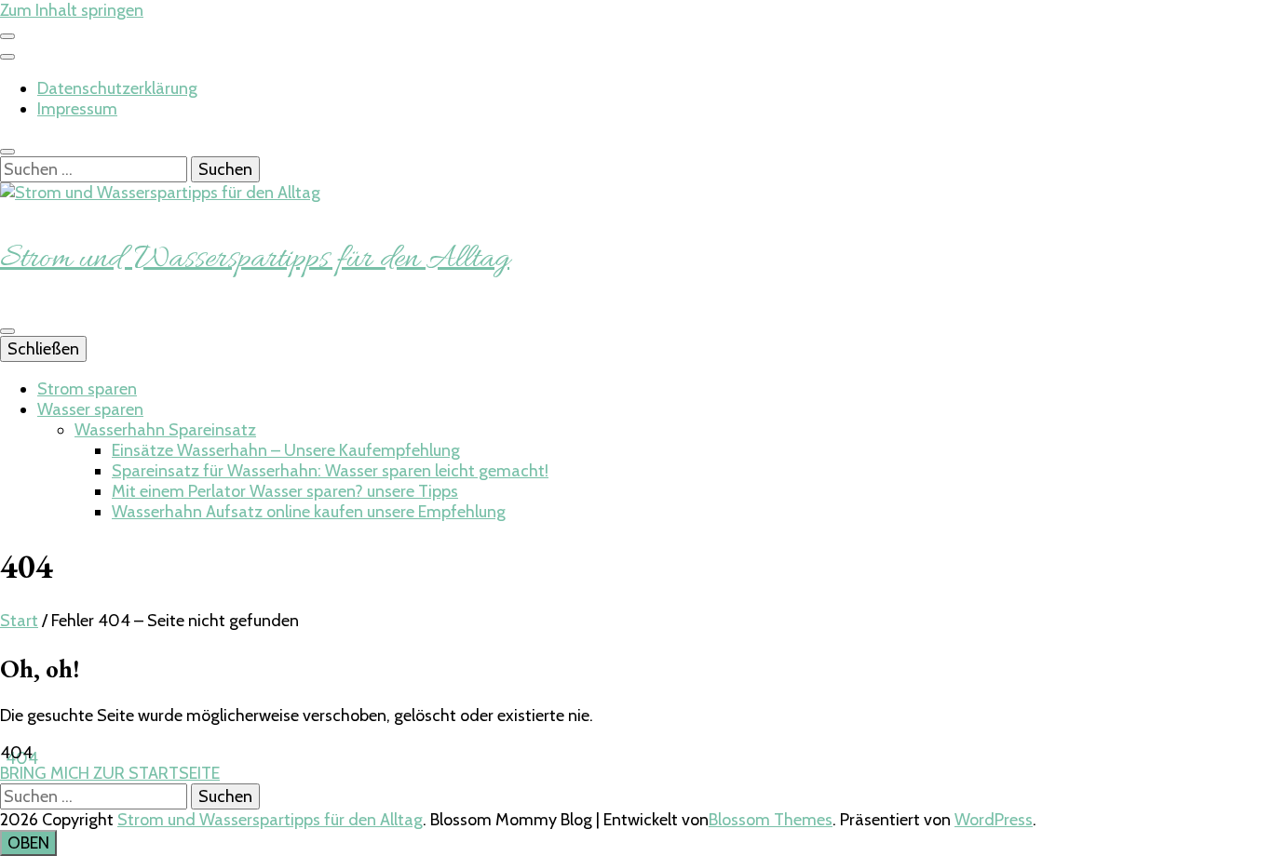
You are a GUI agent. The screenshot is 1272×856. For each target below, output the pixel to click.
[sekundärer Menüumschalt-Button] (7, 36)
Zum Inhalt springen (71, 10)
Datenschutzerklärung (117, 88)
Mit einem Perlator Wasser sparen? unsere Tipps (285, 491)
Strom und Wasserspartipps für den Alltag (254, 259)
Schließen (43, 349)
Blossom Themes (770, 819)
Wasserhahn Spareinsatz (165, 430)
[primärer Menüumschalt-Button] (7, 331)
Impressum (77, 109)
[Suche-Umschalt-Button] (7, 151)
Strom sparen (87, 389)
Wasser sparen (90, 409)
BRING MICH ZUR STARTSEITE (110, 773)
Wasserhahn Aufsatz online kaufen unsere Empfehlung (309, 512)
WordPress (993, 819)
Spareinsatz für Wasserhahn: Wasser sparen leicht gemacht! (330, 471)
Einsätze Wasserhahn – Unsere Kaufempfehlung (286, 450)
